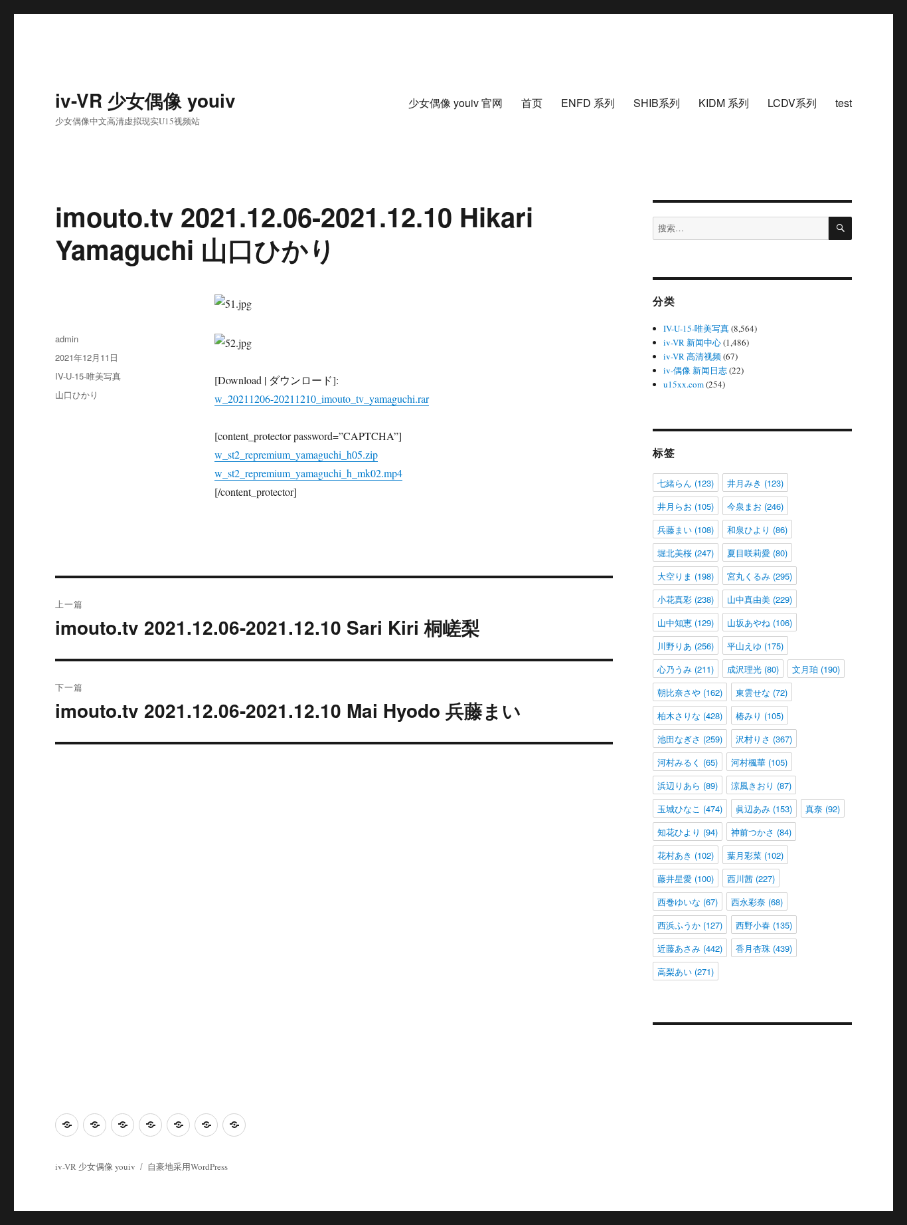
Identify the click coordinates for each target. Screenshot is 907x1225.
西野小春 (764, 925)
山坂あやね (759, 622)
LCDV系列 (792, 102)
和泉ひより (757, 529)
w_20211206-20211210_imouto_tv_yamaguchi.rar (321, 398)
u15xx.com (683, 384)
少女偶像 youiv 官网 (455, 102)
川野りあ (685, 645)
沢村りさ (764, 738)
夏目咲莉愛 (757, 552)
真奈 (822, 808)
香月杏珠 (764, 948)
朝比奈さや (689, 692)
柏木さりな (689, 715)
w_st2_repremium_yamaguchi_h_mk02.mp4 (308, 473)
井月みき (755, 483)
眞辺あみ (764, 808)
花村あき (685, 855)
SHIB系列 (656, 102)
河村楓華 (759, 762)
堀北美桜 (685, 552)
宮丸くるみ (759, 576)
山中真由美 (759, 599)
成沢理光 (753, 669)
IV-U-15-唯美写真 (88, 376)
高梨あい (685, 971)
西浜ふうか (689, 925)
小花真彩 (685, 599)
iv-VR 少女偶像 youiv (145, 100)
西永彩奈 (757, 901)
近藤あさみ (689, 948)
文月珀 (816, 669)
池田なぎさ (689, 738)
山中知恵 (685, 622)
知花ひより (687, 832)
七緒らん (685, 483)
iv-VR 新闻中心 (692, 342)
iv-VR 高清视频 (692, 356)
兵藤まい (685, 529)
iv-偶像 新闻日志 (695, 370)
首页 (531, 102)
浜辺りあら (687, 785)
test (843, 102)
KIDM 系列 (724, 102)
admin (66, 338)
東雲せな (761, 692)
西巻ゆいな (687, 901)
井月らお (685, 506)
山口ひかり (76, 394)
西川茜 (751, 878)
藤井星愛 (685, 878)
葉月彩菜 (755, 855)
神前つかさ (761, 832)
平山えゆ (755, 645)
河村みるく (687, 762)
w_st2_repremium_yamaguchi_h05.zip (296, 454)
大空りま (685, 576)
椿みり (759, 715)
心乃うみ (685, 669)
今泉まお (755, 506)
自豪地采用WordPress (187, 1166)
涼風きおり (761, 785)
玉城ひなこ (689, 808)
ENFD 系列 (588, 102)
